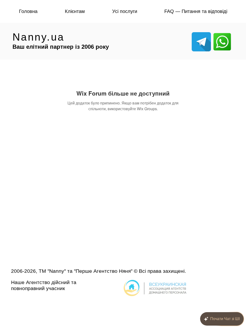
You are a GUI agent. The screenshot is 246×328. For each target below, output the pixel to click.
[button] (74, 11)
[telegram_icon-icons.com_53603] (201, 41)
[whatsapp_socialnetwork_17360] (222, 41)
